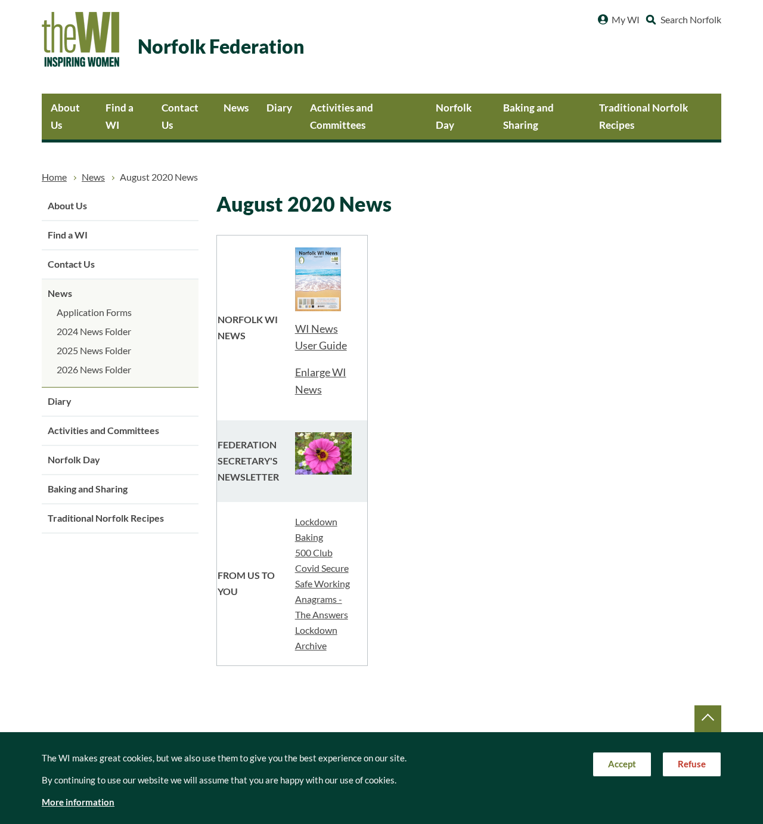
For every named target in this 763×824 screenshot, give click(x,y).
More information (78, 802)
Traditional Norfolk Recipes (643, 116)
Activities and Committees (341, 116)
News (236, 107)
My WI (626, 19)
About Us (65, 116)
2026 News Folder (94, 369)
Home (54, 177)
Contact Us (180, 116)
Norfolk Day (454, 116)
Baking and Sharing (528, 116)
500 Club (314, 552)
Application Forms (94, 312)
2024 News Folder (94, 331)
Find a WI (120, 116)
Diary (279, 107)
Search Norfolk (690, 19)
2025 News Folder (94, 350)
